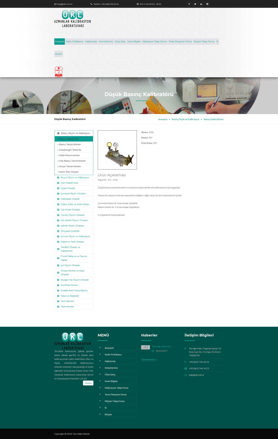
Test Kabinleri (67, 301)
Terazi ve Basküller (70, 296)
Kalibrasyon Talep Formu (154, 41)
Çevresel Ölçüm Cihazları (73, 193)
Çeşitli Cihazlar (68, 188)
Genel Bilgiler (134, 41)
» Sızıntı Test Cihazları (68, 172)
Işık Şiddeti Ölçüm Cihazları (74, 220)
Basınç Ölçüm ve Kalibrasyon (185, 119)
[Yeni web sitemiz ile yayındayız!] (145, 347)
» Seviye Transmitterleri (69, 166)
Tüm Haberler (148, 359)
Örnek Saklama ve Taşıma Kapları (74, 258)
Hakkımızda (91, 41)
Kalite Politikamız (74, 41)
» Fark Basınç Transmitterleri (71, 161)
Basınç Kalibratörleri (214, 119)
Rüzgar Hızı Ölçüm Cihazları (75, 280)
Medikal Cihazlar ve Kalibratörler (70, 249)
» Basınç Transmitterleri (69, 144)
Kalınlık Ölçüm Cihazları (72, 225)
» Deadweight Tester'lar (69, 150)
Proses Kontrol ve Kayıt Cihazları (72, 272)
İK (217, 41)
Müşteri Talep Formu (204, 41)
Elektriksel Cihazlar (70, 199)
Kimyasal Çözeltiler (70, 231)
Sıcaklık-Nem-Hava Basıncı (74, 290)
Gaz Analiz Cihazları (70, 209)
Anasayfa (59, 41)
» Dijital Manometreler (68, 155)
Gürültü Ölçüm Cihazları (73, 215)
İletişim (58, 54)
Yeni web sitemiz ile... (162, 346)
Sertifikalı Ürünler (69, 285)
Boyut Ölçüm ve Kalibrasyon (75, 177)
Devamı (88, 383)
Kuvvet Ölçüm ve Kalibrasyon (75, 236)
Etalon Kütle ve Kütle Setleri (75, 204)
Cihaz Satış (120, 41)
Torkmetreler (67, 306)
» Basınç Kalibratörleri (68, 139)
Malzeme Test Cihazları (72, 241)
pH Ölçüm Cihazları (70, 265)
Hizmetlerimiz (106, 41)
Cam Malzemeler (69, 183)
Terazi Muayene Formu (180, 41)
